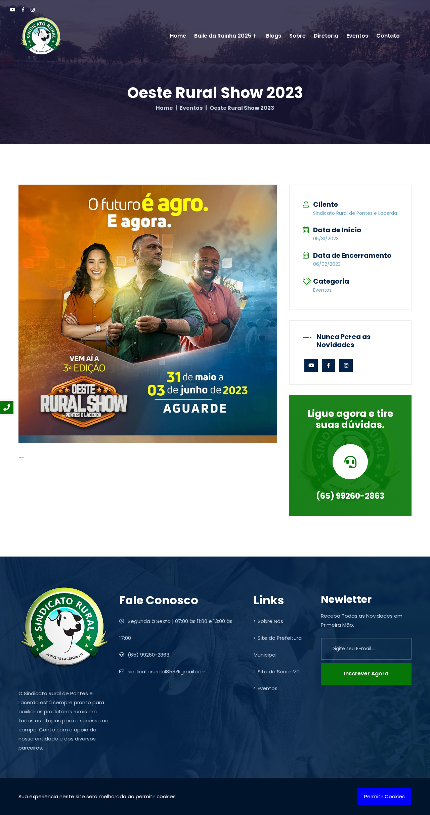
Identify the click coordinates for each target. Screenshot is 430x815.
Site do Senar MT (279, 671)
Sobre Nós (270, 621)
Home (178, 36)
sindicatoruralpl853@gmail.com (166, 671)
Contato (388, 36)
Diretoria (326, 36)
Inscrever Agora (366, 673)
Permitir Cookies (384, 796)
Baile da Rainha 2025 (222, 36)
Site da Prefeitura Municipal (278, 646)
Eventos (357, 36)
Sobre (297, 36)
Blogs (273, 36)
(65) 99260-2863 (350, 495)
